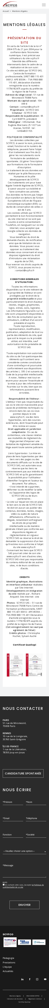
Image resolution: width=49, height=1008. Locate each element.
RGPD (5, 882)
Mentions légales (15, 996)
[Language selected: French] (1, 922)
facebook (29, 979)
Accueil (6, 11)
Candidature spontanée (23, 773)
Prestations (9, 962)
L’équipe (7, 966)
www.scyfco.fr (17, 416)
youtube (45, 979)
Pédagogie (8, 958)
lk (22, 979)
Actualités (8, 971)
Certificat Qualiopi (24, 1002)
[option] (1, 923)
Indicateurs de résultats (15, 999)
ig (37, 979)
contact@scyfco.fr (25, 270)
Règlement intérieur (35, 999)
